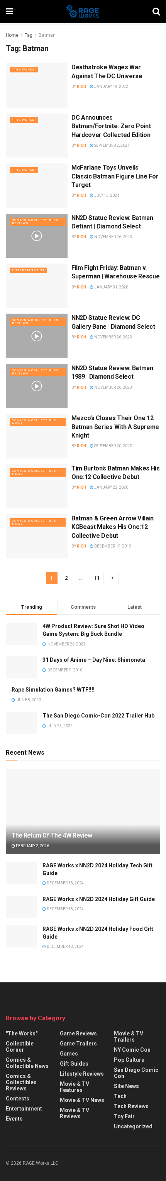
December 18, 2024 (65, 883)
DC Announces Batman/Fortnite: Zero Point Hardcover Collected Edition (111, 126)
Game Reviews (78, 1033)
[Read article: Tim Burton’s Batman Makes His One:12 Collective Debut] (37, 486)
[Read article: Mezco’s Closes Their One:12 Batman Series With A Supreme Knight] (37, 436)
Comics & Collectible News (34, 422)
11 (97, 578)
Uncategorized (133, 1126)
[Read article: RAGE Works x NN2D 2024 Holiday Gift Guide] (21, 907)
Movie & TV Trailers (128, 1036)
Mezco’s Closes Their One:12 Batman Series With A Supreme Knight (115, 426)
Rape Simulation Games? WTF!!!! (53, 690)
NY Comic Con (132, 1050)
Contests (17, 1098)
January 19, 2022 (110, 86)
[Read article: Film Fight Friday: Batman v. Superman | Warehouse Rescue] (37, 286)
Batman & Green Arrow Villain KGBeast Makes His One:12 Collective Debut (112, 527)
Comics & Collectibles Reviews (35, 221)
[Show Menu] (9, 11)
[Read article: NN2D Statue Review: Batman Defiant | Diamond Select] (37, 236)
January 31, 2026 (110, 287)
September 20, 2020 (112, 446)
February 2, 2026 (32, 846)
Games (69, 1054)
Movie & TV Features (74, 1087)
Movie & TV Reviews (74, 1113)
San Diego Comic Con (136, 1073)
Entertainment (28, 270)
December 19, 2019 (112, 546)
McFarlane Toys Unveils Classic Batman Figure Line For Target (114, 176)
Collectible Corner (20, 1046)
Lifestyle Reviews (82, 1074)
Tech (120, 1096)
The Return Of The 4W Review (52, 835)
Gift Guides (74, 1064)
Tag (28, 35)
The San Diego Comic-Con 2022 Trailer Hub (98, 715)
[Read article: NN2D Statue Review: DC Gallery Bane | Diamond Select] (37, 336)
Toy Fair (124, 1116)
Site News (126, 1086)
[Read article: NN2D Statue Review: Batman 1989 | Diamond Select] (37, 386)
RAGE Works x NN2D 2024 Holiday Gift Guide (98, 899)
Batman (47, 35)
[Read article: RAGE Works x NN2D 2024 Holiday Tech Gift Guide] (21, 873)
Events (14, 1119)
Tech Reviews (131, 1106)
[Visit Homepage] (83, 11)
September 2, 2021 (111, 145)
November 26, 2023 (112, 237)
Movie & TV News (82, 1100)
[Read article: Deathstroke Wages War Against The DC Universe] (37, 85)
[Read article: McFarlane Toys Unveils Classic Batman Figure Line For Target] (37, 185)
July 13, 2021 (106, 195)
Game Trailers (78, 1043)
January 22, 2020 (110, 487)
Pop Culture (129, 1060)
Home (12, 35)
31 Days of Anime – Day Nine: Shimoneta (93, 660)
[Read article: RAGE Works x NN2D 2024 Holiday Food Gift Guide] (21, 936)
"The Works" (24, 69)
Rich (81, 86)
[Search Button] (156, 11)
